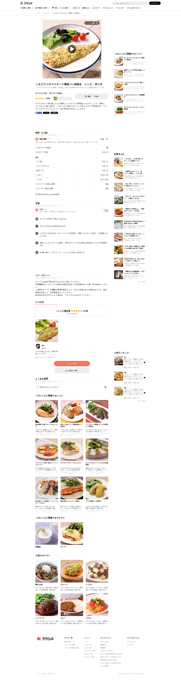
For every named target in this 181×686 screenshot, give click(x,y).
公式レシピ (76, 8)
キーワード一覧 (89, 657)
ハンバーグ (39, 618)
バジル (39, 179)
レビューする (72, 363)
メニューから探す (69, 645)
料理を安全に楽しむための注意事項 (48, 194)
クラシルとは (104, 642)
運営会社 (103, 645)
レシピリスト (88, 645)
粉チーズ (40, 170)
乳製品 (38, 547)
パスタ (88, 618)
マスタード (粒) (41, 152)
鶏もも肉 (39, 584)
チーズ (63, 547)
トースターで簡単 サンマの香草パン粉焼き (97, 425)
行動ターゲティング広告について (110, 657)
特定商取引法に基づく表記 (108, 660)
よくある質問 (104, 666)
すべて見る (142, 282)
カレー (63, 618)
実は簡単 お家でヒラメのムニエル (46, 425)
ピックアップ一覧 (89, 651)
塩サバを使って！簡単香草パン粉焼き (72, 425)
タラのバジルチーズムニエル (71, 463)
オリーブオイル (43, 166)
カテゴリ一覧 (88, 654)
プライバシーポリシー (107, 651)
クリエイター (120, 8)
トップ (86, 642)
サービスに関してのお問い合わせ (110, 663)
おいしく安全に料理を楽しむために (111, 654)
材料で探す (67, 642)
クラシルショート (108, 8)
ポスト (47, 112)
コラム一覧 (87, 648)
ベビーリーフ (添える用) (45, 184)
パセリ (39, 175)
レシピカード (96, 8)
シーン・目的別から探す (71, 648)
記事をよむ (85, 8)
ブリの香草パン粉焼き (93, 501)
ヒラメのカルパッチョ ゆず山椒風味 (97, 463)
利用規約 (103, 648)
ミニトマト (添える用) (44, 188)
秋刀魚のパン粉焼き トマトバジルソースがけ (46, 502)
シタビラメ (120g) (42, 148)
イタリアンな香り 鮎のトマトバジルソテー (46, 463)
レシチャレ (130, 645)
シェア (39, 112)
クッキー (89, 584)
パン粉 (39, 161)
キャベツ (64, 584)
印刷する (55, 112)
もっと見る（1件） (72, 370)
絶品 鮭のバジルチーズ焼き (70, 501)
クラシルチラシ (132, 642)
